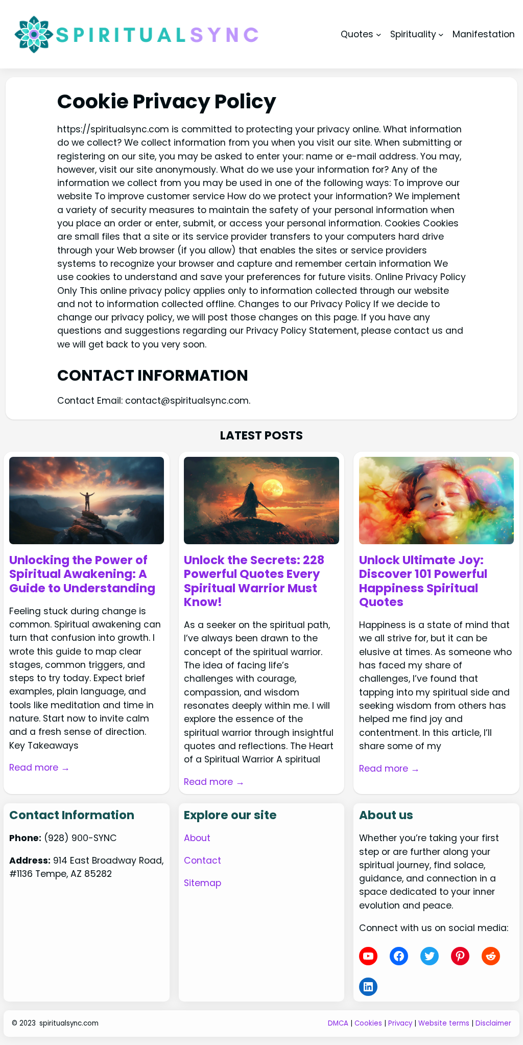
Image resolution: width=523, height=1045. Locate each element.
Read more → (39, 767)
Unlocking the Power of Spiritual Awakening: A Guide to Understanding (82, 574)
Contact (202, 860)
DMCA (338, 1023)
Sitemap (202, 883)
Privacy (400, 1023)
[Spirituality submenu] (441, 34)
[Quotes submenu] (379, 34)
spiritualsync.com (69, 1023)
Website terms (443, 1023)
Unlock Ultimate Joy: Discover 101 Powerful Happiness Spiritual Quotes (423, 581)
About (197, 838)
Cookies (368, 1023)
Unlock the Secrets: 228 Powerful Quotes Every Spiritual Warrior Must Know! (254, 581)
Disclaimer (493, 1023)
